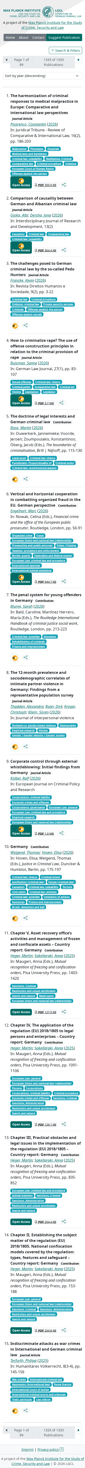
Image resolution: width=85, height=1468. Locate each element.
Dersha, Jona (40, 215)
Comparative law (22, 163)
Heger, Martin (21, 955)
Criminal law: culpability (27, 158)
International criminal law (46, 1379)
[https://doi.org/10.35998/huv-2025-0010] (15, 1411)
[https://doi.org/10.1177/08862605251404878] (15, 747)
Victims (16, 392)
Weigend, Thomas (25, 852)
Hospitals (53, 148)
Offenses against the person (29, 173)
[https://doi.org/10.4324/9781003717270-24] (15, 658)
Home (10, 37)
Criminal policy (21, 387)
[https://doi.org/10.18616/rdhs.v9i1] (15, 326)
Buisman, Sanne (23, 363)
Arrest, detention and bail (28, 907)
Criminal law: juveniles (26, 636)
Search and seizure (23, 995)
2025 (69, 955)
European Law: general (63, 807)
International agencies (26, 565)
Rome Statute (62, 1384)
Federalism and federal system (53, 555)
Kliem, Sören (38, 712)
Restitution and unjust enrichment (33, 991)
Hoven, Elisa (52, 852)
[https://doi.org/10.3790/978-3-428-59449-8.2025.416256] (15, 918)
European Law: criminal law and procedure (38, 560)
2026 (52, 124)
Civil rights (19, 892)
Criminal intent (50, 877)
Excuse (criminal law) (61, 882)
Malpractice (19, 148)
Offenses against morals (27, 314)
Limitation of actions (57, 897)
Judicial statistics (22, 1195)
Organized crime (22, 535)
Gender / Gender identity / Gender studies (38, 735)
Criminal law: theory (47, 382)
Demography (68, 725)
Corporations (34, 1088)
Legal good (19, 458)
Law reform (43, 1399)
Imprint (27, 1449)
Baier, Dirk (53, 706)
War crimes (19, 1379)
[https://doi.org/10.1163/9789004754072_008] (15, 479)
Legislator (49, 392)
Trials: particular (22, 1399)
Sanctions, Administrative (28, 1103)
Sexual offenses (21, 382)
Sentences (18, 902)
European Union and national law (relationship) (42, 540)
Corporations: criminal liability (31, 797)
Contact (38, 37)
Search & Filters (67, 50)
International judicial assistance (31, 570)
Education (50, 636)
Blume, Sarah (21, 606)
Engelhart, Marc (23, 511)
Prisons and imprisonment (28, 646)
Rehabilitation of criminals (28, 641)
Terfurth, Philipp (23, 1360)
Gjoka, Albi (19, 215)
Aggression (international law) (31, 1384)
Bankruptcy (46, 995)
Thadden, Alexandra (26, 706)
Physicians (36, 148)
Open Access (21, 185)
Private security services (58, 304)
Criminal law (36, 234)
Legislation (32, 392)
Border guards (21, 555)
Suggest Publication (64, 37)
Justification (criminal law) (28, 882)
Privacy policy (48, 1449)
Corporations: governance (28, 807)
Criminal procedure (49, 163)
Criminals (18, 309)
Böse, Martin (20, 427)
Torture (67, 887)
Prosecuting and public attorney (32, 545)
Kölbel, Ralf (19, 778)
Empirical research (23, 730)
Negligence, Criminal (59, 158)
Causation (18, 234)
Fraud (40, 535)
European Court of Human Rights (33, 168)
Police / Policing (66, 545)
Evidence (70, 163)
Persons (17, 1088)
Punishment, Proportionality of (31, 463)
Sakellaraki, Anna (48, 955)
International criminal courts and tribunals (39, 1394)
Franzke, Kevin (22, 280)
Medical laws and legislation (29, 153)
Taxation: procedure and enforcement (35, 550)
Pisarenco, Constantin (28, 124)
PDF (47, 185)
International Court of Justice (30, 1389)
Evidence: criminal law (25, 304)
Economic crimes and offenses (30, 802)
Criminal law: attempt (43, 892)
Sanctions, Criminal (24, 986)
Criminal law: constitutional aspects (34, 468)
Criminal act (67, 387)
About (23, 37)
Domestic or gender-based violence (34, 725)
